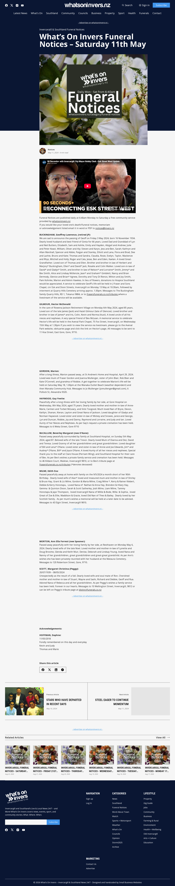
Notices (51, 149)
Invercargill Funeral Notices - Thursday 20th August (73, 769)
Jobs (145, 807)
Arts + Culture (150, 838)
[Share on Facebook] (43, 669)
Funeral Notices (119, 807)
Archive (115, 847)
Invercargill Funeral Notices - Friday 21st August (45, 769)
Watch (115, 816)
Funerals (144, 13)
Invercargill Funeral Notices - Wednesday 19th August (101, 769)
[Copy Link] (62, 669)
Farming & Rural (151, 821)
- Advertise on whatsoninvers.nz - (93, 22)
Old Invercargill (151, 834)
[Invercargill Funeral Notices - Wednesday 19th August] (101, 755)
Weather (116, 825)
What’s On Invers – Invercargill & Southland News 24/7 (66, 882)
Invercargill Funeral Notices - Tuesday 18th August (129, 769)
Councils (83, 13)
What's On (37, 13)
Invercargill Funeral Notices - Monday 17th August (157, 769)
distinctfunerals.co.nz (90, 589)
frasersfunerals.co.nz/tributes (102, 294)
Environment (150, 825)
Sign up (89, 799)
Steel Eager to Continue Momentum (112, 702)
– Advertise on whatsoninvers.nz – (87, 338)
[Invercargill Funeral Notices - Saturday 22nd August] (17, 755)
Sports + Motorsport (121, 821)
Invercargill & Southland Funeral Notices (61, 29)
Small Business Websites (130, 882)
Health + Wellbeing (152, 829)
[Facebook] (6, 5)
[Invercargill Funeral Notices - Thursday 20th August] (73, 755)
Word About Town (120, 812)
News (114, 799)
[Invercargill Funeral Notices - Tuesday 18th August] (129, 755)
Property (110, 13)
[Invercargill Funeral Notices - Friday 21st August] (45, 755)
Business (96, 13)
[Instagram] (17, 5)
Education (148, 842)
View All (160, 737)
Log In (89, 803)
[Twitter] (11, 5)
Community (68, 13)
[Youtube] (22, 5)
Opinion (116, 838)
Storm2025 (117, 842)
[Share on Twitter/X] (49, 670)
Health (132, 13)
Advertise (90, 868)
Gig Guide (148, 803)
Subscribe (161, 5)
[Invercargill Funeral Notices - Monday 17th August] (157, 755)
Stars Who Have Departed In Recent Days (63, 702)
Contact (157, 13)
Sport (121, 13)
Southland (52, 13)
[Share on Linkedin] (56, 670)
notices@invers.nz (104, 228)
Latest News (20, 13)
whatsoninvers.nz (61, 221)
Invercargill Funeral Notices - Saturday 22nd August (17, 769)
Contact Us (91, 864)
